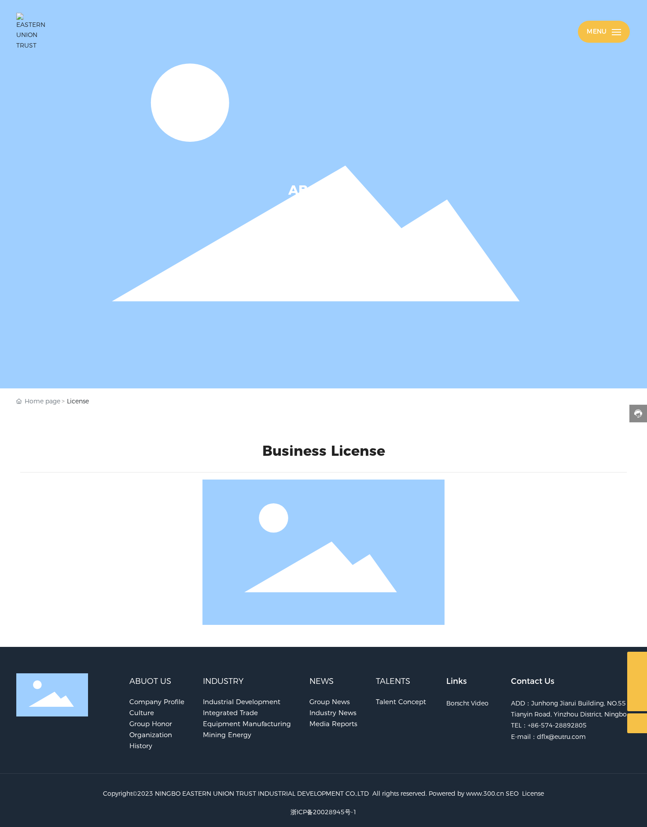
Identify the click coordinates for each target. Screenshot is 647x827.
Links (456, 681)
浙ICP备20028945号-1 (323, 812)
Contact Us (532, 681)
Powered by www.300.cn (466, 793)
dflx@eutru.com (561, 737)
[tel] (637, 681)
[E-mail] (637, 662)
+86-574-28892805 (557, 725)
